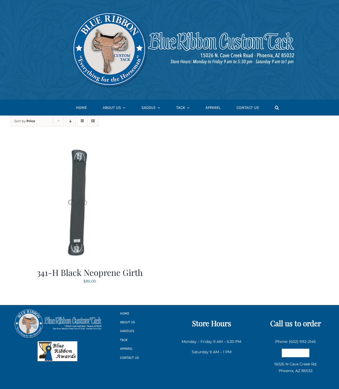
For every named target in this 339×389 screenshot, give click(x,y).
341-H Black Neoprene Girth (90, 272)
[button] (277, 108)
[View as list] (93, 121)
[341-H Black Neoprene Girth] (77, 145)
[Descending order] (70, 121)
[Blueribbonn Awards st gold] (57, 343)
